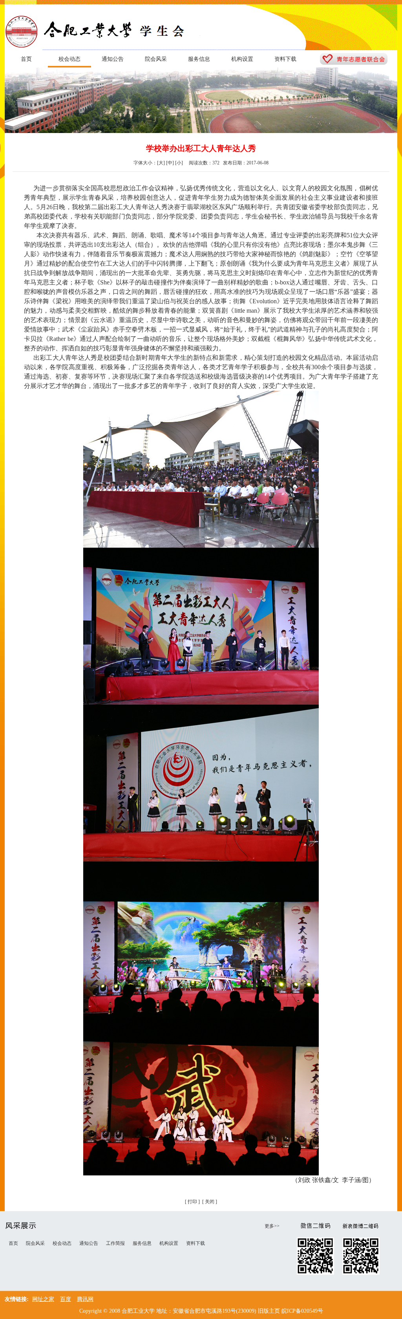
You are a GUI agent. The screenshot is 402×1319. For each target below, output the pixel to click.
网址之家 (43, 1299)
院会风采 (156, 59)
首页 (26, 59)
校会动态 (69, 59)
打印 (192, 1201)
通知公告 (113, 59)
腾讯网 (85, 1299)
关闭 (209, 1201)
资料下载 (285, 59)
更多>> (272, 1226)
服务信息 (199, 59)
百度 (65, 1299)
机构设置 (242, 59)
